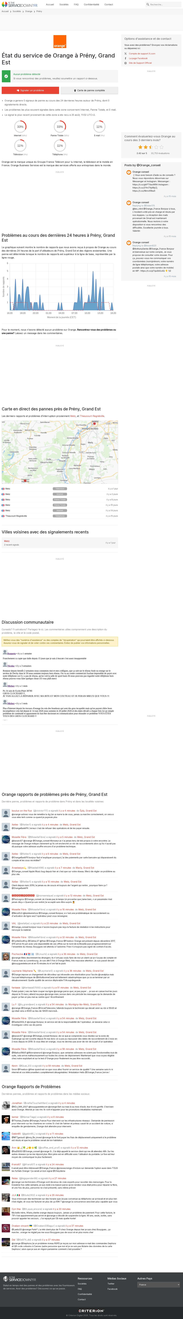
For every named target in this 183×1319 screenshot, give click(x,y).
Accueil (50, 4)
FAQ (76, 4)
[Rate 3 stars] (151, 147)
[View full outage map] (60, 452)
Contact (109, 4)
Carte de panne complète (91, 90)
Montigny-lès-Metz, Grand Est (84, 1004)
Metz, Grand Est (71, 824)
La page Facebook (138, 58)
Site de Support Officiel (140, 63)
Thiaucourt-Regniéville (92, 416)
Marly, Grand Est (85, 867)
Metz (73, 416)
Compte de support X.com (142, 53)
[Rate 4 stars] (156, 147)
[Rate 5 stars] (162, 147)
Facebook (113, 1289)
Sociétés (63, 4)
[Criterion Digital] (91, 1311)
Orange (28, 11)
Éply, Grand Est (88, 810)
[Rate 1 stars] (140, 147)
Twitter (111, 1283)
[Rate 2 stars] (146, 147)
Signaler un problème (32, 90)
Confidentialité (91, 4)
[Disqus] (60, 684)
